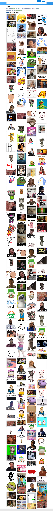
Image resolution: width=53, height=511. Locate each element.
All (7, 12)
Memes (17, 12)
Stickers (14, 12)
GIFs (10, 12)
